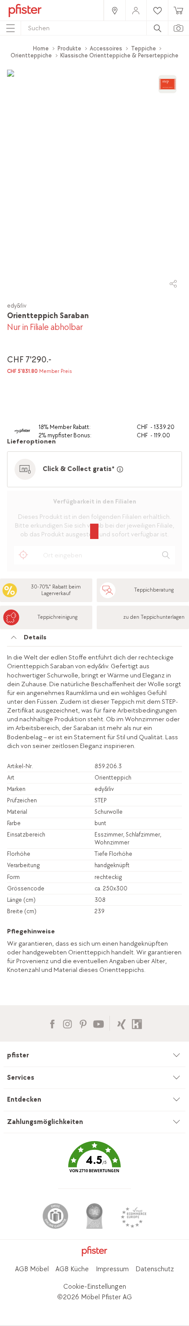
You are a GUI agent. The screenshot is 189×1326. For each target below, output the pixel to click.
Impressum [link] (112, 1269)
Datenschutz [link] (154, 1269)
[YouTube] (98, 1023)
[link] (114, 10)
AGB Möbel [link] (32, 1269)
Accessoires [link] (106, 48)
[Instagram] (67, 1023)
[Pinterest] (83, 1023)
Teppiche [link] (143, 48)
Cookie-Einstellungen (94, 1287)
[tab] (94, 640)
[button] (94, 1163)
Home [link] (41, 48)
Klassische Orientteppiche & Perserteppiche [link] (119, 55)
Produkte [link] (69, 48)
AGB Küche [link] (72, 1269)
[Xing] (121, 1023)
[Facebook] (52, 1023)
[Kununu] (137, 1023)
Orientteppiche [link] (31, 55)
